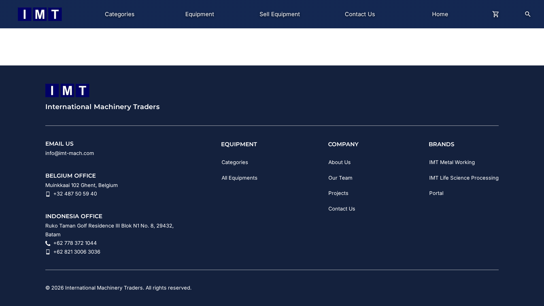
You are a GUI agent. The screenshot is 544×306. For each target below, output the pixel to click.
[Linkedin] (427, 288)
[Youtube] (444, 288)
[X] (495, 288)
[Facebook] (478, 288)
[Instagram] (461, 288)
